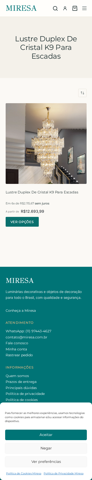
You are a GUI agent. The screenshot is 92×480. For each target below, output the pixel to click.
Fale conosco (17, 343)
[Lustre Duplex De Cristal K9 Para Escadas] (46, 143)
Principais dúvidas (21, 388)
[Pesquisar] (55, 8)
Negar (46, 448)
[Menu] (84, 8)
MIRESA (21, 8)
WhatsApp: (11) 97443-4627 (28, 331)
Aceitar (46, 434)
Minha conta (16, 349)
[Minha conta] (65, 8)
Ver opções (22, 222)
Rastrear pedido (19, 355)
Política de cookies (22, 400)
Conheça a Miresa (21, 310)
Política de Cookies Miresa (23, 473)
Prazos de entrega (21, 382)
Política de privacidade (25, 393)
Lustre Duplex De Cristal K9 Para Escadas (42, 192)
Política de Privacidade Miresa (63, 473)
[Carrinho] (74, 8)
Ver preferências (46, 461)
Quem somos (17, 376)
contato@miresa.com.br (26, 337)
